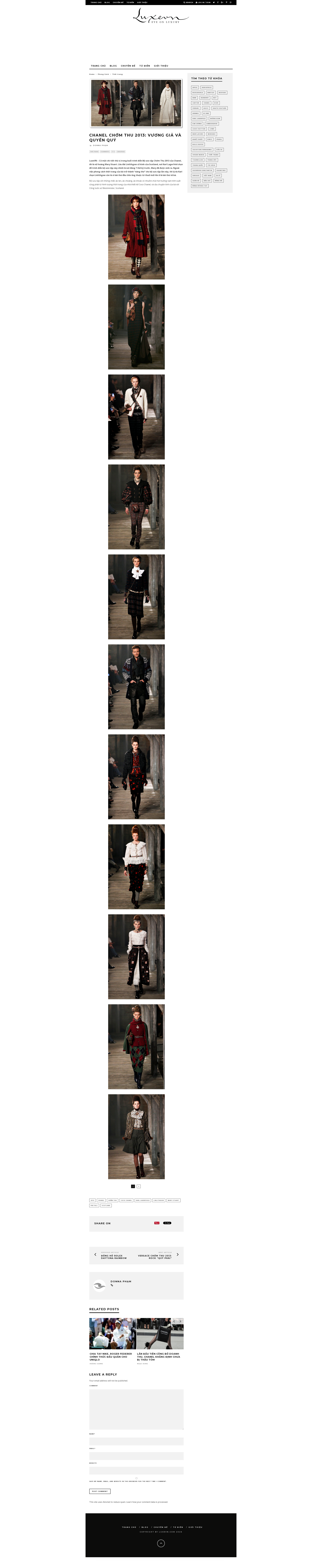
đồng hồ (218, 180)
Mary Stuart (173, 1200)
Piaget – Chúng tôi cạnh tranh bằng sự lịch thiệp (159, 1355)
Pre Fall (94, 1205)
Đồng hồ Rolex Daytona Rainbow (114, 1257)
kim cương (197, 123)
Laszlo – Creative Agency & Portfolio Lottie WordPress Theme (165, 1560)
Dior (216, 103)
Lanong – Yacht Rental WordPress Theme (129, 1560)
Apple (195, 87)
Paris (209, 139)
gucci (206, 108)
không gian (215, 118)
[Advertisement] (161, 44)
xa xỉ (218, 175)
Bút (215, 98)
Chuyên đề (118, 2)
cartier (196, 103)
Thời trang (94, 151)
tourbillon (198, 160)
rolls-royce (198, 144)
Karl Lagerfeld (199, 118)
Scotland (106, 1205)
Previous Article (110, 1252)
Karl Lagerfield (143, 1200)
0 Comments (105, 151)
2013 (92, 1200)
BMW (194, 98)
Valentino (221, 170)
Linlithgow (159, 1200)
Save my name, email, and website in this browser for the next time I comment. (128, 1481)
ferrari (196, 108)
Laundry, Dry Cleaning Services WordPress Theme (181, 1560)
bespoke (222, 92)
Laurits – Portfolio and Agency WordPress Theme (196, 1560)
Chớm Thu (112, 1200)
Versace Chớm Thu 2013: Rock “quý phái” (155, 1257)
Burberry (205, 98)
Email (92, 1448)
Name (92, 1434)
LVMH (212, 129)
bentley (211, 92)
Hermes (196, 113)
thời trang (213, 155)
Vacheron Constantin (202, 170)
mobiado (212, 134)
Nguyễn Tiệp (96, 1361)
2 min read (121, 151)
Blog (107, 2)
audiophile (207, 87)
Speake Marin (198, 155)
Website (93, 1463)
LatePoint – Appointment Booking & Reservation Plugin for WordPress (173, 1560)
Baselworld (198, 92)
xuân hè (196, 180)
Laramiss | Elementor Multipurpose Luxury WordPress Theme (143, 1560)
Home (92, 74)
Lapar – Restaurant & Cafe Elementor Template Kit (135, 1560)
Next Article (165, 1252)
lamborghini (211, 123)
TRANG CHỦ (96, 2)
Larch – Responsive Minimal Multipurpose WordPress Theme (151, 1560)
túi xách (211, 165)
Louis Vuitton (199, 129)
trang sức (212, 160)
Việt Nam (208, 175)
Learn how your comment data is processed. (147, 1502)
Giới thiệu (142, 2)
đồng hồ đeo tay (200, 186)
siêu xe (219, 149)
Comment (93, 1386)
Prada (219, 139)
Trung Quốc (198, 165)
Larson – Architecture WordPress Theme (157, 1560)
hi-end (206, 113)
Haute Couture (219, 108)
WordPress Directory (124, 1560)
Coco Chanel (145, 184)
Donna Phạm (100, 145)
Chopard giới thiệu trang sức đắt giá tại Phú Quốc (111, 1355)
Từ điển (130, 2)
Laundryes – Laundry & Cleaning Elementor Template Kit (188, 1560)
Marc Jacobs (198, 134)
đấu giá (207, 180)
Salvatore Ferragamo (202, 149)
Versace (196, 175)
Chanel (177, 160)
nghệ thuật (198, 139)
